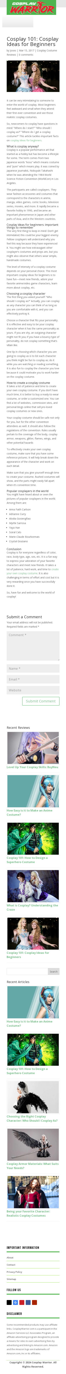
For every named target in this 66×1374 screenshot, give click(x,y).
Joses (13, 50)
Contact (11, 1264)
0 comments (26, 54)
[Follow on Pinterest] (21, 1302)
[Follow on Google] (15, 1302)
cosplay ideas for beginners (26, 140)
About (10, 1257)
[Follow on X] (9, 1302)
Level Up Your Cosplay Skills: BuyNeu (32, 767)
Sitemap (11, 1279)
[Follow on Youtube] (34, 1302)
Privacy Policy (14, 1271)
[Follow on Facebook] (28, 1302)
